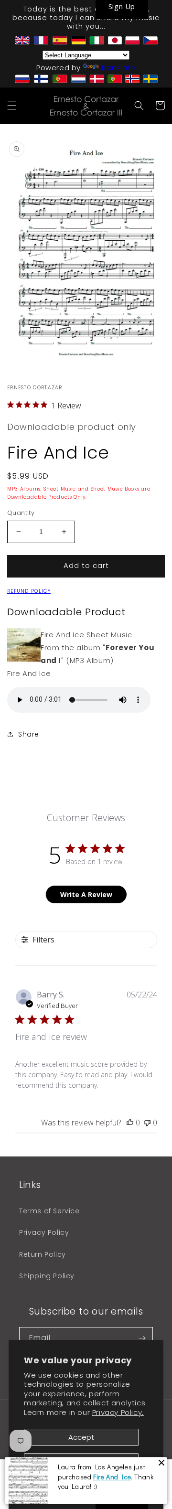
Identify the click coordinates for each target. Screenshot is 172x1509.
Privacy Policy (44, 1232)
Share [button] (28, 734)
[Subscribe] (141, 1338)
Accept (81, 1437)
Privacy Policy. (118, 1412)
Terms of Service (49, 1211)
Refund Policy (29, 591)
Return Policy (42, 1254)
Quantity (20, 512)
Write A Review (86, 894)
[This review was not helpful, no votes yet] (147, 1122)
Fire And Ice (112, 1476)
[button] (11, 105)
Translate (118, 68)
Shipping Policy (47, 1276)
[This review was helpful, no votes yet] (130, 1122)
